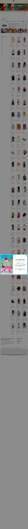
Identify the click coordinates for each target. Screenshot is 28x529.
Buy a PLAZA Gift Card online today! (20, 269)
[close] (26, 255)
